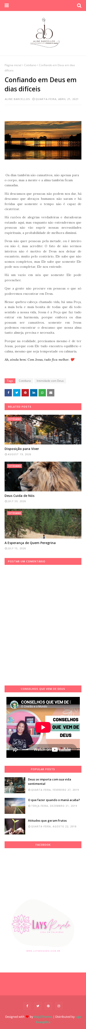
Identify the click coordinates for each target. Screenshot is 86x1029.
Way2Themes (43, 1017)
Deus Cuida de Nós (19, 495)
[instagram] (59, 1006)
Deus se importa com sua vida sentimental (49, 781)
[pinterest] (48, 1006)
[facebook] (27, 1006)
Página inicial (13, 65)
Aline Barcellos (17, 99)
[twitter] (38, 1006)
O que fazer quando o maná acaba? (54, 800)
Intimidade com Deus (50, 381)
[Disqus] (43, 622)
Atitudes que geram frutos (47, 820)
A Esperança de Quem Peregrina (30, 543)
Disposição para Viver (22, 449)
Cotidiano (30, 65)
